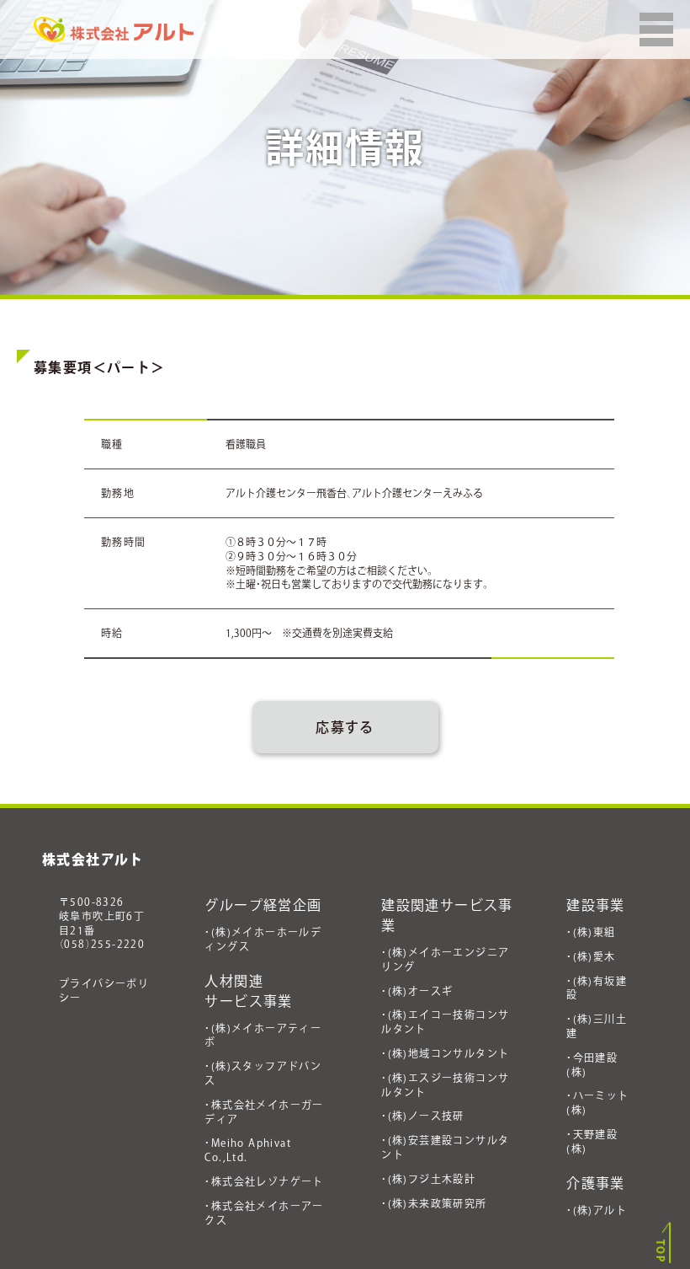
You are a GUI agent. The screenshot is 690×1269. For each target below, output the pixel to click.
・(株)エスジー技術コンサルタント (445, 1085)
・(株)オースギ (417, 991)
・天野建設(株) (592, 1141)
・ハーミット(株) (597, 1102)
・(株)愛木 (590, 956)
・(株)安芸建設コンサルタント (445, 1147)
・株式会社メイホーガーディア (263, 1112)
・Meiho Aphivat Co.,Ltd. (247, 1150)
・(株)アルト (596, 1210)
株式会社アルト (93, 859)
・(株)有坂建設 (596, 988)
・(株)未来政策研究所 (433, 1203)
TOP (660, 1251)
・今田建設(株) (592, 1064)
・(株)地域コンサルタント (445, 1053)
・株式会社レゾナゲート (263, 1181)
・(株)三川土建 (596, 1026)
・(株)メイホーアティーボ (262, 1035)
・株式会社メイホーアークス (263, 1213)
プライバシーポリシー (104, 990)
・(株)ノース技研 (422, 1116)
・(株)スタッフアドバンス (262, 1073)
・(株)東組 (590, 932)
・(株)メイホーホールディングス (262, 939)
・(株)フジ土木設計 (428, 1179)
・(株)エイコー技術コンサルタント (445, 1021)
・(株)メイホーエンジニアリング (445, 959)
